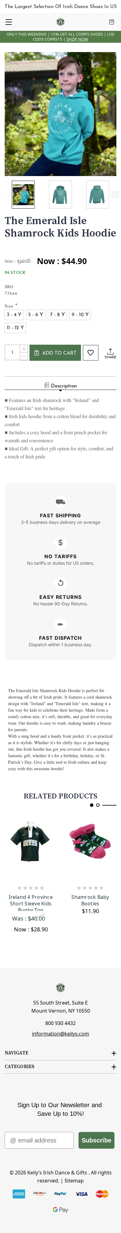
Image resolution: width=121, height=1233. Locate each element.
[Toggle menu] (8, 21)
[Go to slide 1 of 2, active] (91, 805)
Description (64, 386)
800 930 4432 (60, 1023)
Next (115, 194)
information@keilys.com (60, 1033)
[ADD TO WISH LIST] (90, 352)
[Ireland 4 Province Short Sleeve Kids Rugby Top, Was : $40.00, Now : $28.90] (31, 849)
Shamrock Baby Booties (90, 900)
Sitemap (74, 1180)
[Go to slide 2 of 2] (98, 805)
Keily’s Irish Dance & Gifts (57, 1172)
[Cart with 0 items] (111, 22)
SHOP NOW (77, 39)
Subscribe (96, 1140)
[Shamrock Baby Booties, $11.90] (90, 849)
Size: (11, 307)
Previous (6, 194)
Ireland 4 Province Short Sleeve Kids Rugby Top (31, 902)
